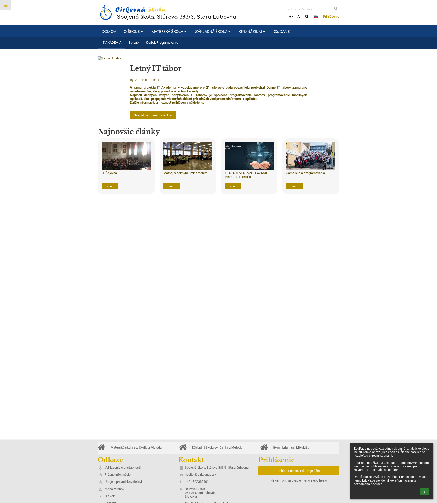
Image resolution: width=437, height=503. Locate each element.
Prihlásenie (331, 16)
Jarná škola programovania (305, 173)
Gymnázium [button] (250, 32)
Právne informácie (118, 474)
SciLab (134, 43)
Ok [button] (424, 492)
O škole (110, 496)
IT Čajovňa (109, 173)
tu (201, 102)
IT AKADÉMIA (111, 43)
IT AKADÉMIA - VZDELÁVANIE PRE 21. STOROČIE (246, 175)
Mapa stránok (114, 489)
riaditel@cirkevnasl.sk (200, 474)
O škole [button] (132, 32)
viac (110, 186)
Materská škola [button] (167, 32)
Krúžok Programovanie (162, 43)
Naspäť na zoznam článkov (153, 115)
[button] (306, 16)
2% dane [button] (282, 32)
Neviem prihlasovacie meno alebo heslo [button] (298, 480)
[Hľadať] (336, 8)
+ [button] (292, 16)
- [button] (300, 16)
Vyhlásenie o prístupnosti (123, 467)
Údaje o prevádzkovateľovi (123, 482)
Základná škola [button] (211, 32)
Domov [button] (109, 32)
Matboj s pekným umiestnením (185, 173)
